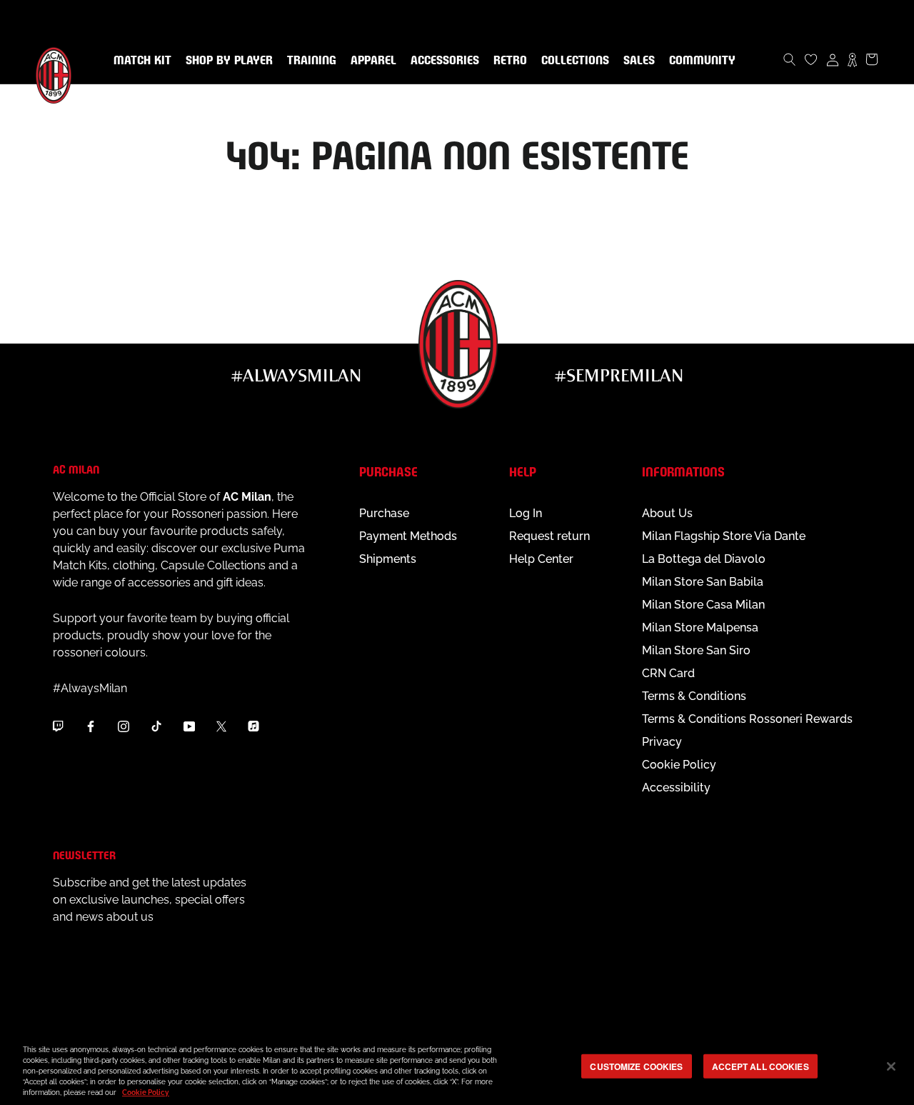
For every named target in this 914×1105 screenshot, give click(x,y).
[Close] (891, 1066)
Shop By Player (229, 61)
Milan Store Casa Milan (703, 604)
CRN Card (668, 673)
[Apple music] (253, 726)
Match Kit (139, 60)
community (699, 60)
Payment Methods (408, 536)
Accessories (442, 60)
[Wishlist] (811, 59)
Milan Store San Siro (696, 650)
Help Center (541, 559)
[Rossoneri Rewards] (852, 59)
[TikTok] (156, 726)
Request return (549, 536)
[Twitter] (221, 726)
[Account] (832, 59)
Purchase (384, 513)
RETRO (507, 60)
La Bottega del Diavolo (703, 559)
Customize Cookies (636, 1065)
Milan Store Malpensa (700, 627)
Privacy (662, 742)
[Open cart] (871, 59)
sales (636, 60)
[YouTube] (189, 726)
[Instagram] (123, 726)
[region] (457, 1067)
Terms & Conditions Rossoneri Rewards (747, 719)
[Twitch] (58, 726)
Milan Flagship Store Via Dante (723, 536)
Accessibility (676, 787)
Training (308, 60)
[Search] (789, 59)
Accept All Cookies (760, 1065)
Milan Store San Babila (702, 582)
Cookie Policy (679, 764)
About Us (667, 513)
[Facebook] (90, 726)
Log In (525, 513)
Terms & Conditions (694, 696)
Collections (572, 60)
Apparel (370, 60)
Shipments (387, 559)
